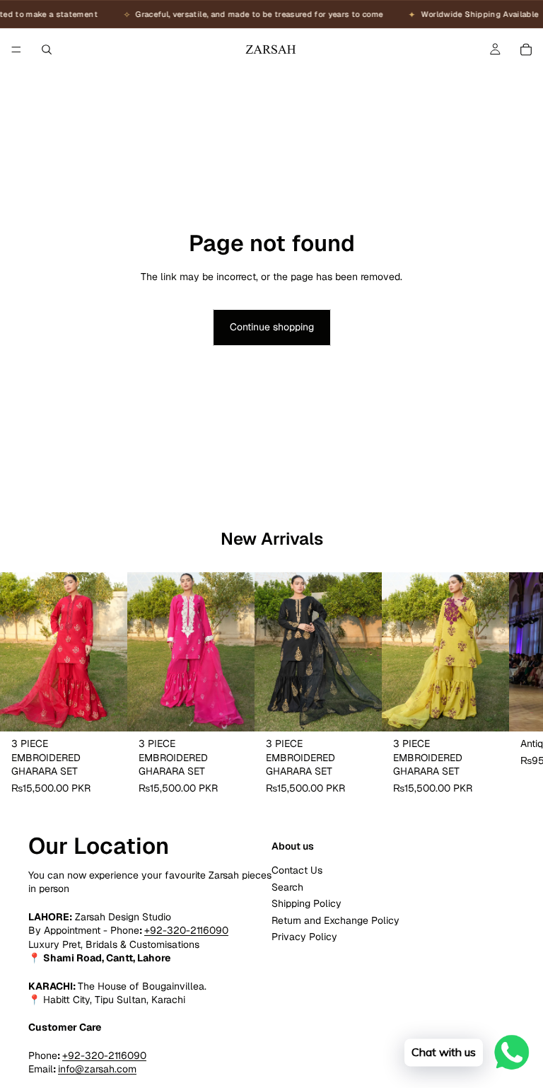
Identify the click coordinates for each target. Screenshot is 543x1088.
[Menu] (16, 49)
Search (287, 887)
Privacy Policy (304, 936)
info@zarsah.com (97, 1069)
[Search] (46, 49)
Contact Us (297, 870)
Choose (117, 708)
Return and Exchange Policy (335, 920)
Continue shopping (272, 326)
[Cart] (526, 49)
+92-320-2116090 (186, 930)
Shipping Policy (306, 903)
